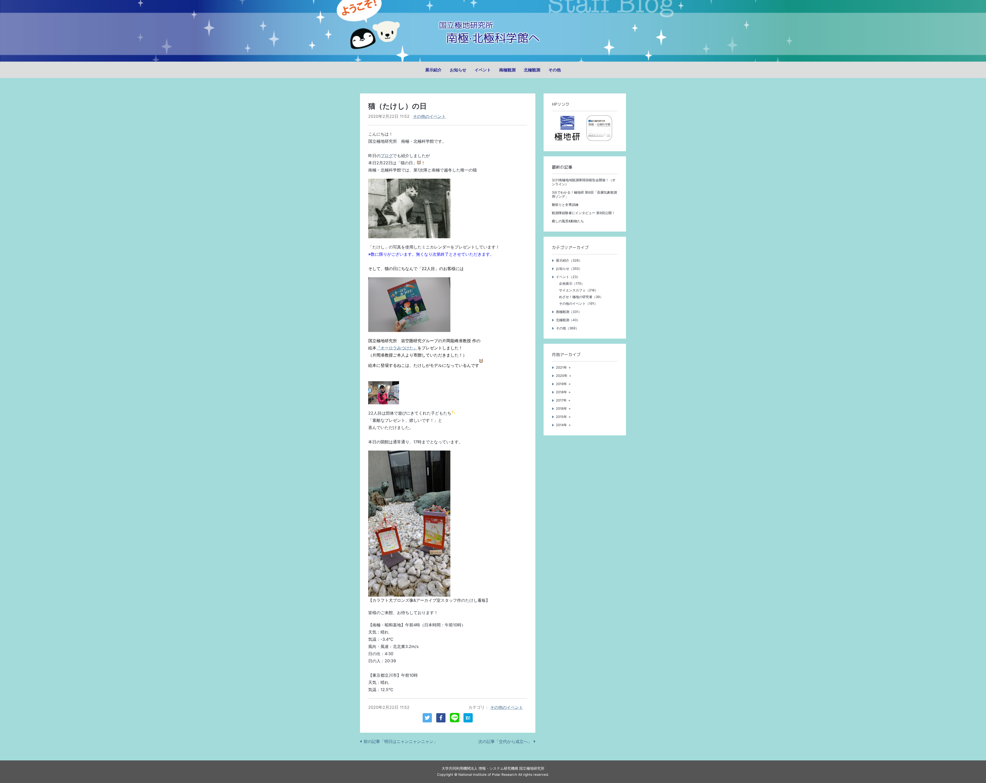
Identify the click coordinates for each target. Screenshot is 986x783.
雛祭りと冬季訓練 (565, 205)
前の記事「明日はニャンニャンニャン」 (401, 741)
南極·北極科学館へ (493, 38)
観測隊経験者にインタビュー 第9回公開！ (583, 213)
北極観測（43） (568, 320)
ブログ (387, 155)
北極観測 (532, 69)
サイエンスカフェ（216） (578, 290)
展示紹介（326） (569, 260)
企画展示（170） (571, 283)
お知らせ (458, 69)
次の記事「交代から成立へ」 (505, 741)
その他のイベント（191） (578, 303)
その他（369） (567, 328)
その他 (554, 69)
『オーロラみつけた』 (397, 347)
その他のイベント (429, 116)
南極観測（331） (569, 312)
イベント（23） (568, 277)
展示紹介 (433, 69)
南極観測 (507, 69)
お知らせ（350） (569, 269)
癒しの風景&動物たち (568, 221)
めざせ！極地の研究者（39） (581, 297)
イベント (483, 69)
